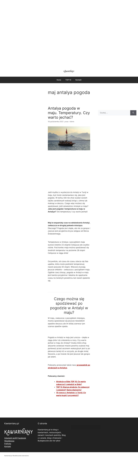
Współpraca (9, 441)
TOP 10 (68, 80)
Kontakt (78, 80)
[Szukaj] (133, 112)
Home (59, 80)
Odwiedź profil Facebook (15, 438)
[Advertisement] (69, 33)
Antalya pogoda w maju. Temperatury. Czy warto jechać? (69, 113)
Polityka (7, 444)
